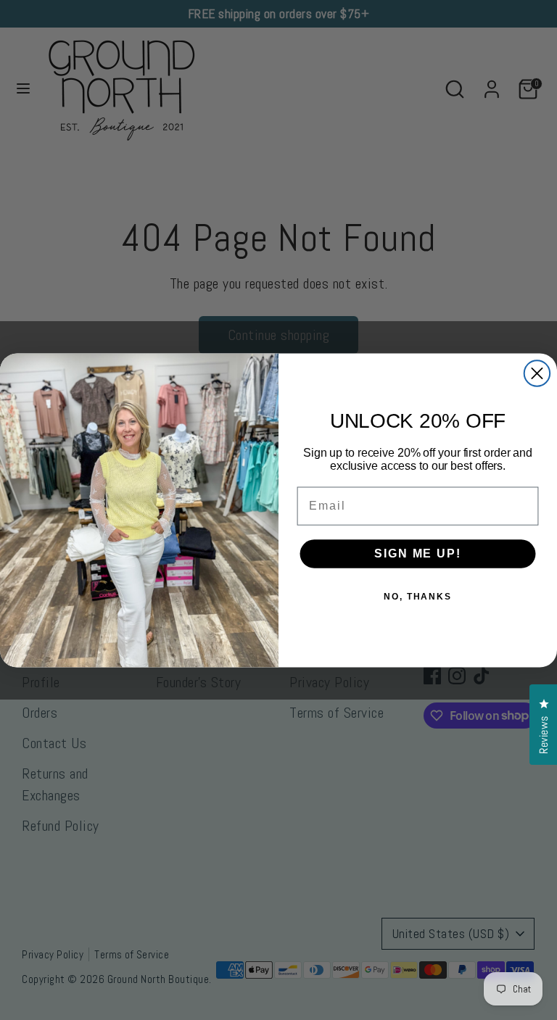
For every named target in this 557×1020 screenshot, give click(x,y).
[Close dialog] (537, 373)
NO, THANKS (418, 597)
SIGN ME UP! (417, 553)
